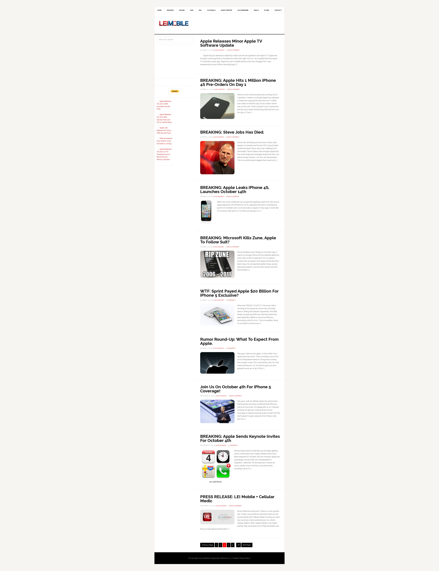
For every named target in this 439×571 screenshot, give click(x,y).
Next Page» (247, 545)
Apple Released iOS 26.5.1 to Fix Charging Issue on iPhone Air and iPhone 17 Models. (164, 154)
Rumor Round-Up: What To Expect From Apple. (239, 341)
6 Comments (230, 348)
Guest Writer (226, 10)
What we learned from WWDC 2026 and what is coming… (164, 141)
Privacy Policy (244, 558)
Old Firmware (242, 10)
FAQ (200, 10)
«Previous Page (207, 545)
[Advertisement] (238, 23)
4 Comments (233, 445)
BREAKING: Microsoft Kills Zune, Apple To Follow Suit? (238, 239)
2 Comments (230, 300)
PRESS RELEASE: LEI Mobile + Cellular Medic (237, 498)
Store (266, 10)
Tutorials (211, 10)
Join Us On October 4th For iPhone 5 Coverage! (235, 388)
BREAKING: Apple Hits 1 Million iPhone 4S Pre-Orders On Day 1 (238, 82)
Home (159, 10)
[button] (217, 106)
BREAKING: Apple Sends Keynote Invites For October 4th (240, 438)
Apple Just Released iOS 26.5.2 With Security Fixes (164, 130)
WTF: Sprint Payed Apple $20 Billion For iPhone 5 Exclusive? (239, 293)
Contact (278, 10)
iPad (191, 10)
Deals (256, 10)
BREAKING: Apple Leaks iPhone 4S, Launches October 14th (234, 189)
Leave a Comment (233, 50)
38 (239, 545)
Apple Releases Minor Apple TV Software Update (231, 43)
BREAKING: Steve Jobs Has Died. (232, 132)
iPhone (182, 10)
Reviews (170, 10)
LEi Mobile (174, 23)
